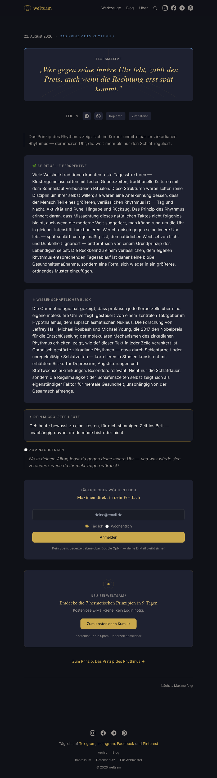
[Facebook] (103, 733)
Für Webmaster (131, 760)
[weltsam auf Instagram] (165, 8)
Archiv (102, 752)
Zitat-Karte (140, 116)
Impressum (83, 760)
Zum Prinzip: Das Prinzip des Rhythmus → (108, 661)
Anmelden (108, 537)
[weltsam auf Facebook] (173, 8)
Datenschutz (105, 760)
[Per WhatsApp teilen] (98, 116)
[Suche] (155, 8)
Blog (130, 8)
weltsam (42, 7)
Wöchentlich (121, 526)
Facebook (125, 743)
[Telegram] (113, 733)
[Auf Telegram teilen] (87, 116)
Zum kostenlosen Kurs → (108, 623)
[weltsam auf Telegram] (182, 8)
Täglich (97, 526)
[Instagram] (92, 733)
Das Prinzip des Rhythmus (87, 36)
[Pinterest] (124, 733)
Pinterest (150, 743)
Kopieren (115, 116)
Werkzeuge (111, 8)
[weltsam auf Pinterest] (190, 8)
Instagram (106, 743)
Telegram (87, 743)
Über (143, 8)
